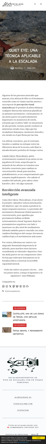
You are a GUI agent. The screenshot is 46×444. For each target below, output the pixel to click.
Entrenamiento (12, 291)
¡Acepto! (38, 438)
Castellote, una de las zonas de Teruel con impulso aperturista (28, 317)
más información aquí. (23, 442)
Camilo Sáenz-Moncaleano (15, 156)
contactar (23, 410)
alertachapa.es (23, 397)
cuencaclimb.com (23, 404)
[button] (35, 4)
